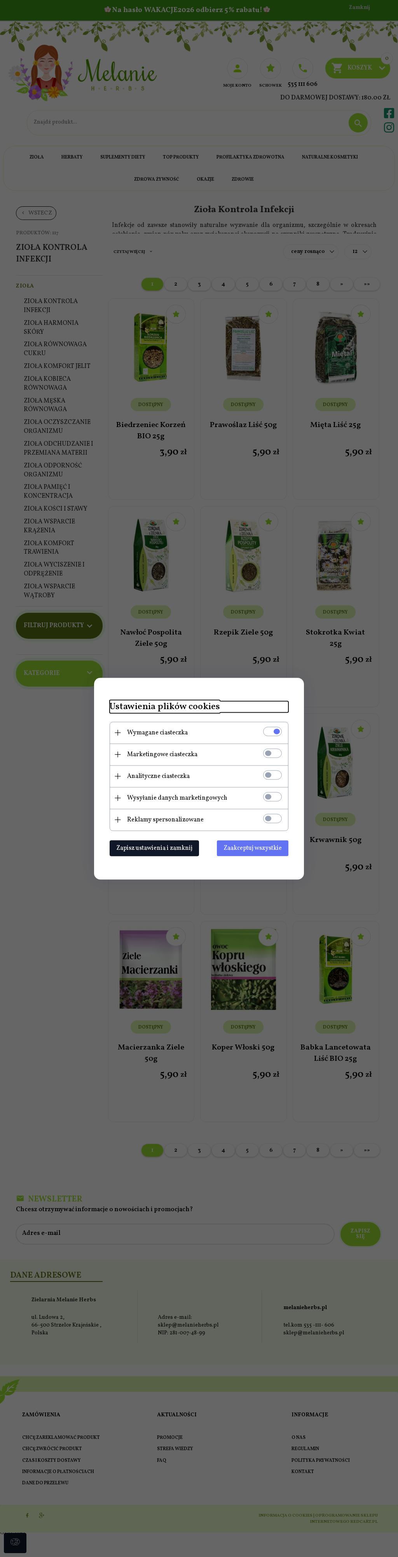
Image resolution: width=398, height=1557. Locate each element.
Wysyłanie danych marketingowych (177, 797)
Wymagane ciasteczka (157, 732)
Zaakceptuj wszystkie (252, 848)
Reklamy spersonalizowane (165, 819)
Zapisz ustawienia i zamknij (154, 848)
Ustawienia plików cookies (165, 706)
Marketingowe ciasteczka (162, 754)
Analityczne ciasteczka (158, 776)
